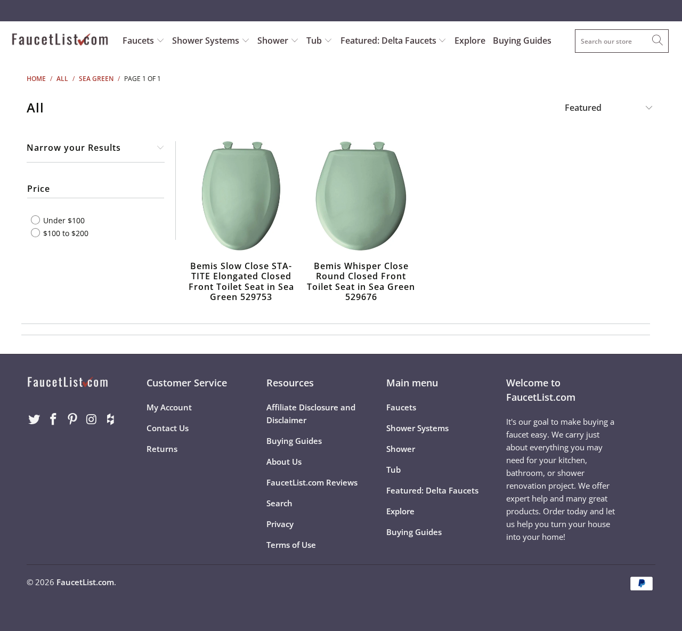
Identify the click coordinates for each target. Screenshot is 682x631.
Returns (162, 448)
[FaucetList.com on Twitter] (35, 419)
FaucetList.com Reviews (312, 482)
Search (279, 503)
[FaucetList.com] (60, 40)
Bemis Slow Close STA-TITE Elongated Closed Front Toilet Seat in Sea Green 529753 (241, 195)
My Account (169, 407)
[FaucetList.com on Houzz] (111, 419)
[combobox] (622, 41)
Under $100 (63, 220)
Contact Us (168, 428)
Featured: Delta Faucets (388, 40)
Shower (273, 40)
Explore (469, 40)
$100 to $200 (64, 233)
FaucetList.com (85, 582)
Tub (315, 40)
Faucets (138, 40)
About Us (284, 461)
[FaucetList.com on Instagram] (92, 419)
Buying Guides (522, 40)
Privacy (280, 524)
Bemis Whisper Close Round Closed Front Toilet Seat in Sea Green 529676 (361, 195)
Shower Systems (206, 40)
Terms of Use (291, 544)
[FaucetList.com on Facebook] (54, 419)
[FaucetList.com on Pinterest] (72, 419)
